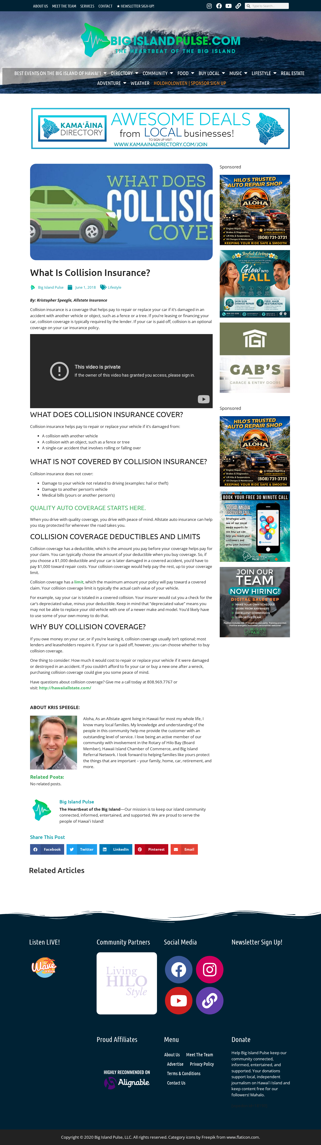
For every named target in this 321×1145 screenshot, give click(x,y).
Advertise (175, 1064)
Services (87, 6)
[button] (47, 849)
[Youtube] (228, 6)
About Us (40, 6)
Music (235, 73)
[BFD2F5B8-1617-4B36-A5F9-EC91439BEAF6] (255, 243)
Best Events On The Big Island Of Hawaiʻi (57, 73)
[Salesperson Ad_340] (255, 635)
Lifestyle (261, 73)
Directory (122, 73)
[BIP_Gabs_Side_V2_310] (255, 391)
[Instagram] (209, 6)
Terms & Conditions (183, 1073)
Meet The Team (199, 1054)
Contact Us (176, 1082)
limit (78, 582)
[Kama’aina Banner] (160, 147)
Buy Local (209, 73)
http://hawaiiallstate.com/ (65, 687)
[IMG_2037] (255, 560)
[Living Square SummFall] (255, 316)
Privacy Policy (202, 1064)
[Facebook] (219, 6)
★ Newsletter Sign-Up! (135, 6)
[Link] (238, 6)
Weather (140, 83)
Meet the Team (64, 6)
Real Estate (293, 73)
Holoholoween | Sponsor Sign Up (190, 83)
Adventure (109, 83)
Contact (105, 6)
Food (183, 73)
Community (155, 73)
